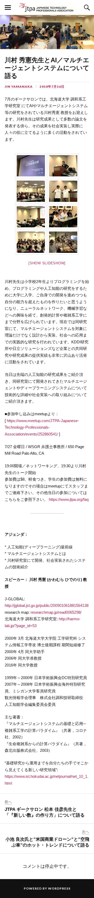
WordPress (59, 888)
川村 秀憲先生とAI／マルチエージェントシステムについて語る (47, 67)
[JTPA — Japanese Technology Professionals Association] (47, 7)
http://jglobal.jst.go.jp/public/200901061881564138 (47, 605)
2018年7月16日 (52, 86)
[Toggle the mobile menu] (8, 8)
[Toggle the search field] (86, 8)
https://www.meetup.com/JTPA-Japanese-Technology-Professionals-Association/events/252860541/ (42, 427)
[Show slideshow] (47, 263)
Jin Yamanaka (19, 86)
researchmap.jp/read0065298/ (56, 612)
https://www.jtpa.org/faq (69, 499)
